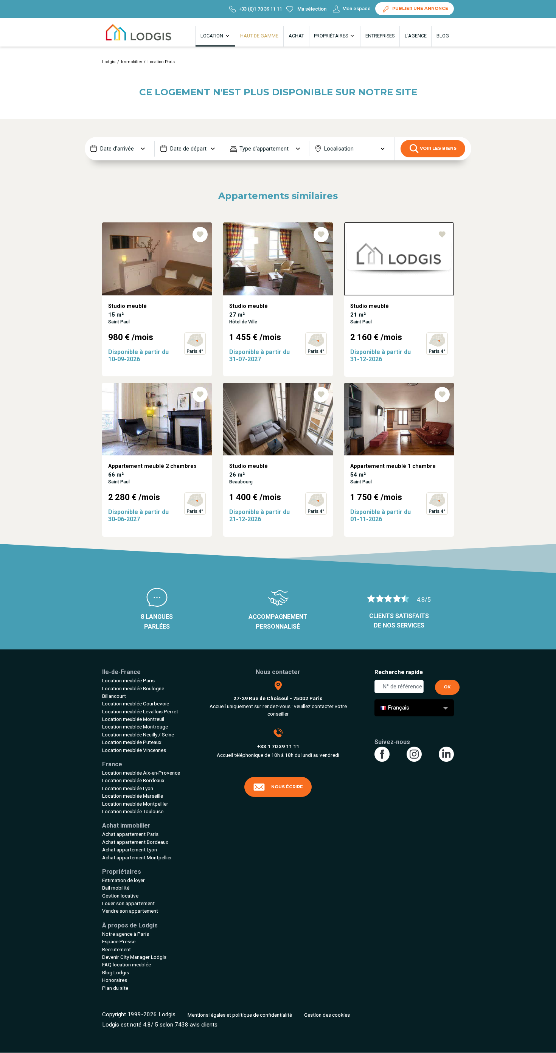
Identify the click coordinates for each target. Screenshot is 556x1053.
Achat (296, 36)
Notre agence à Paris (125, 934)
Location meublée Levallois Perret (140, 711)
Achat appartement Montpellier (137, 857)
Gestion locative (120, 896)
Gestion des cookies (327, 1015)
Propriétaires (331, 36)
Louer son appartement (128, 903)
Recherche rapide (398, 672)
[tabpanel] (156, 302)
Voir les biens (438, 148)
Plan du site (115, 988)
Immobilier (131, 61)
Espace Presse (118, 941)
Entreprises (379, 36)
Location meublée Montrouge (135, 727)
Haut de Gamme (259, 36)
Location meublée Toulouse (132, 811)
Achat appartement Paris (130, 834)
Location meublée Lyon (127, 788)
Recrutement (116, 949)
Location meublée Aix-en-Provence (141, 773)
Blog (442, 36)
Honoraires (114, 980)
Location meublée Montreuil (133, 719)
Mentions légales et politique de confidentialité (240, 1015)
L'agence (416, 36)
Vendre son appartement (130, 911)
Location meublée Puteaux (132, 742)
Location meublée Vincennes (134, 750)
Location (212, 36)
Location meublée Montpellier (135, 804)
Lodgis (108, 61)
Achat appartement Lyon (129, 849)
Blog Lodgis (115, 972)
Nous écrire (287, 786)
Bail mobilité (115, 888)
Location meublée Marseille (132, 796)
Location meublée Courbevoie (135, 703)
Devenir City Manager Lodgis (134, 957)
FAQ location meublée (126, 964)
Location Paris (161, 61)
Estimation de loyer (123, 880)
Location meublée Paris (128, 680)
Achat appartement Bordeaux (135, 842)
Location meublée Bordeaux (133, 780)
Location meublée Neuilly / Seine (138, 735)
